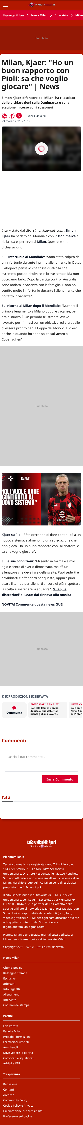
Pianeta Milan (13, 15)
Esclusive (9, 978)
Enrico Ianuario (37, 116)
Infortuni (9, 983)
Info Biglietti (11, 989)
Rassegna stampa (15, 973)
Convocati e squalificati (18, 1058)
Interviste (61, 15)
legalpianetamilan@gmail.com (24, 927)
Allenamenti (11, 994)
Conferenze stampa (16, 1005)
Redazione (10, 1084)
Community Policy (15, 1100)
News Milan (39, 15)
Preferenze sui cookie (17, 1116)
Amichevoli (10, 1047)
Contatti (8, 1089)
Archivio (8, 1095)
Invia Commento (60, 779)
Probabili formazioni (17, 1037)
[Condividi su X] (19, 116)
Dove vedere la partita (18, 1053)
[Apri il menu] (5, 4)
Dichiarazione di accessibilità (23, 1111)
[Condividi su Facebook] (12, 116)
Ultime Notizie (12, 967)
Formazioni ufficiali (16, 1042)
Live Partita (10, 1026)
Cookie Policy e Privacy (18, 1105)
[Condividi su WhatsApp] (4, 116)
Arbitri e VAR (11, 1063)
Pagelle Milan (12, 1031)
